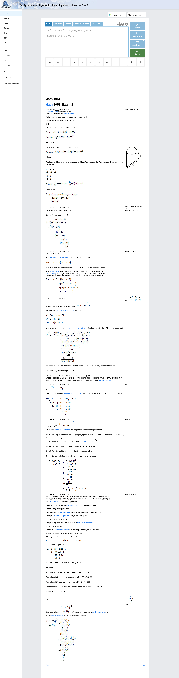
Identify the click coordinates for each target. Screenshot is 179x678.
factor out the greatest (59, 257)
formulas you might (63, 512)
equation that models (61, 530)
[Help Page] (122, 24)
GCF (5, 38)
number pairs (54, 271)
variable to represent (61, 516)
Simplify (7, 18)
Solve (6, 13)
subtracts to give (51, 273)
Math (49, 104)
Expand (6, 28)
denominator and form (65, 310)
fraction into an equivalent (77, 328)
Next (143, 665)
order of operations (62, 430)
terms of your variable (85, 523)
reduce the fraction (106, 380)
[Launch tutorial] (118, 24)
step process (53, 502)
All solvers (7, 72)
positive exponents (98, 612)
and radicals (88, 441)
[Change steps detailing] (126, 24)
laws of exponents (57, 615)
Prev (47, 665)
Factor (6, 23)
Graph (6, 33)
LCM (5, 43)
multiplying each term (72, 393)
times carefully (71, 505)
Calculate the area (52, 112)
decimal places (69, 113)
